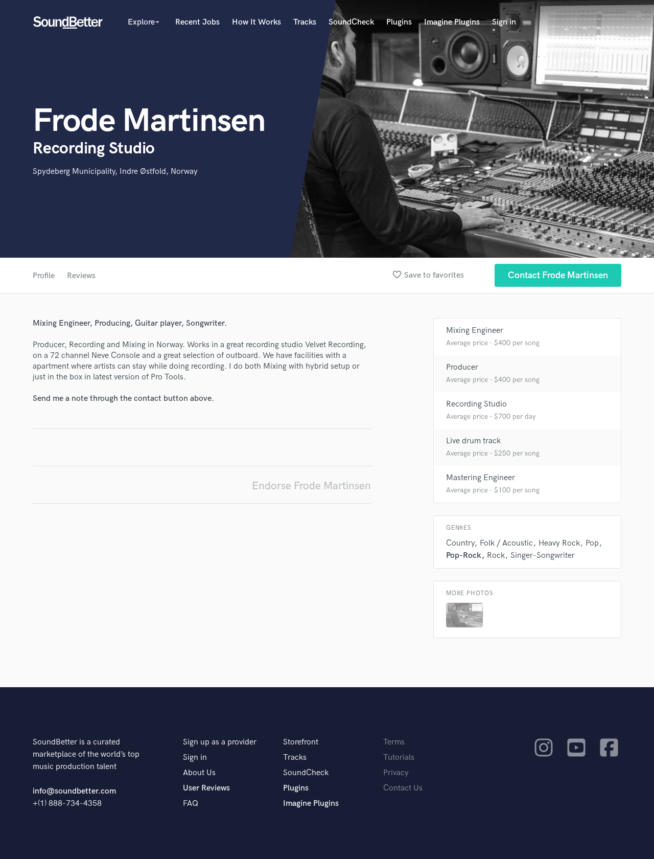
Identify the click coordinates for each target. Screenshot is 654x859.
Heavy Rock (559, 543)
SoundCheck (351, 22)
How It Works (256, 22)
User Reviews (206, 788)
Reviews (81, 276)
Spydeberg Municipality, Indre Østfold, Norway (115, 171)
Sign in (504, 22)
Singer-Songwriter (542, 555)
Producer (462, 367)
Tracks (304, 22)
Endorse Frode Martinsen (311, 486)
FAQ (190, 803)
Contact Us (403, 788)
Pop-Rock (463, 555)
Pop (592, 543)
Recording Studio (476, 404)
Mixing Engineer (474, 330)
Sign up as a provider (219, 742)
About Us (199, 773)
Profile (44, 276)
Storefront (300, 742)
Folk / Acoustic (506, 543)
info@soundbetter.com (74, 791)
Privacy (396, 773)
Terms (394, 742)
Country (460, 543)
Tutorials (398, 757)
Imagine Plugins (452, 22)
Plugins (399, 22)
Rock (496, 555)
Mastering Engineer (480, 478)
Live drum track (473, 441)
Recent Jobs (197, 22)
